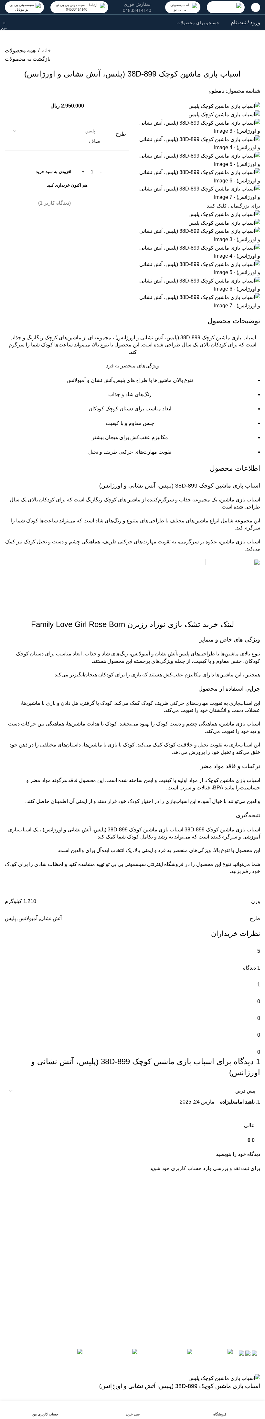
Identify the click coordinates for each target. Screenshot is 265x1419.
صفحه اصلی (114, 1245)
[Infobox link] (137, 7)
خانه (46, 50)
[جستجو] (18, 22)
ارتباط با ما (115, 1233)
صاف (94, 141)
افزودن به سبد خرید (53, 171)
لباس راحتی (114, 1256)
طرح (121, 134)
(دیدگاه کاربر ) (54, 203)
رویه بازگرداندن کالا (170, 1233)
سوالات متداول (175, 1256)
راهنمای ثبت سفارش (168, 1245)
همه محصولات (20, 50)
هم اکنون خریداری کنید (67, 185)
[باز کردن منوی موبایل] (255, 7)
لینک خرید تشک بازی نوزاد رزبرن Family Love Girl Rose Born (132, 624)
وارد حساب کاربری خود (187, 1168)
